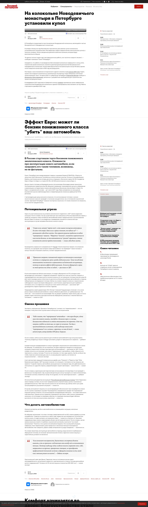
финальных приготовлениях (34, 77)
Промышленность (68, 479)
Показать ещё (104, 74)
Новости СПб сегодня (34, 479)
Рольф (55, 247)
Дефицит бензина (84, 479)
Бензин (113, 479)
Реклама (89, 6)
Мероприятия (79, 6)
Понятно (142, 504)
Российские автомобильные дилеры (63, 380)
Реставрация (46, 103)
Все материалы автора (45, 38)
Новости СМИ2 (29, 114)
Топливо (76, 479)
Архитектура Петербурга (35, 103)
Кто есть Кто (97, 6)
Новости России (45, 479)
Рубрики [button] (54, 6)
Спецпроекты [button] (66, 6)
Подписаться (86, 1)
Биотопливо (59, 479)
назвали (60, 82)
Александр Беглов (72, 75)
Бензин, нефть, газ (95, 479)
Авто (52, 479)
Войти (139, 6)
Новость (54, 103)
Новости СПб (61, 103)
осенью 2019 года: (74, 72)
